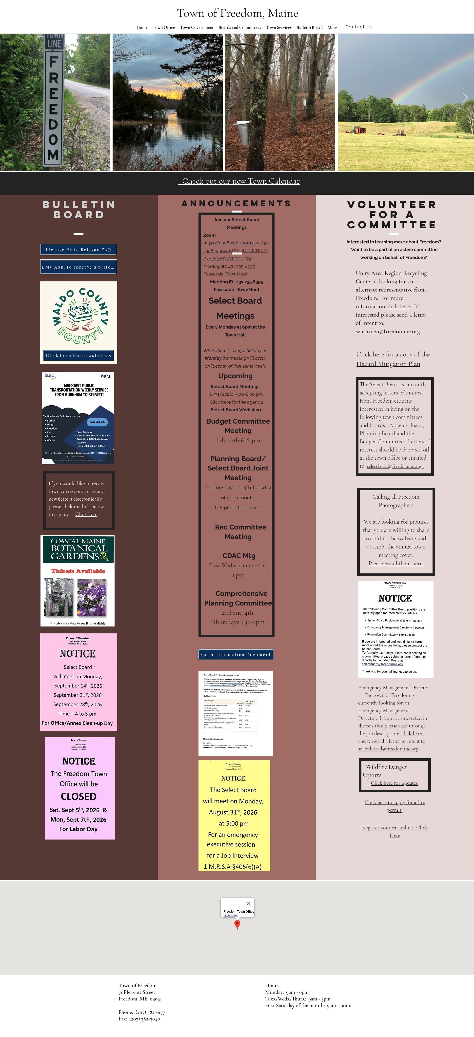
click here (398, 306)
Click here (86, 514)
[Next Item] (465, 98)
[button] (197, 27)
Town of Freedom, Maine (237, 12)
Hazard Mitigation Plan (388, 363)
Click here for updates (394, 783)
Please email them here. (396, 563)
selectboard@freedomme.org (395, 466)
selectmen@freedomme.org (388, 331)
